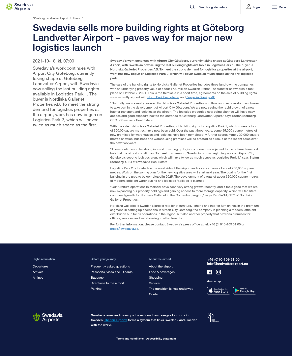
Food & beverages (162, 272)
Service (154, 283)
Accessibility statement (161, 338)
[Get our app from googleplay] (244, 290)
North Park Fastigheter (163, 97)
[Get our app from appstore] (218, 290)
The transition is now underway (171, 288)
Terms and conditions (130, 338)
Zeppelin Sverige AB (200, 97)
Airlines (38, 277)
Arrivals (38, 272)
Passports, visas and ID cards (111, 272)
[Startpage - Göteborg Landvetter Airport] (19, 7)
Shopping (155, 277)
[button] (279, 7)
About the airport (161, 266)
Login (256, 7)
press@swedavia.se (124, 228)
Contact (155, 294)
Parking (96, 288)
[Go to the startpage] (48, 317)
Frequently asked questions (110, 266)
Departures (40, 266)
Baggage (97, 277)
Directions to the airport (107, 283)
